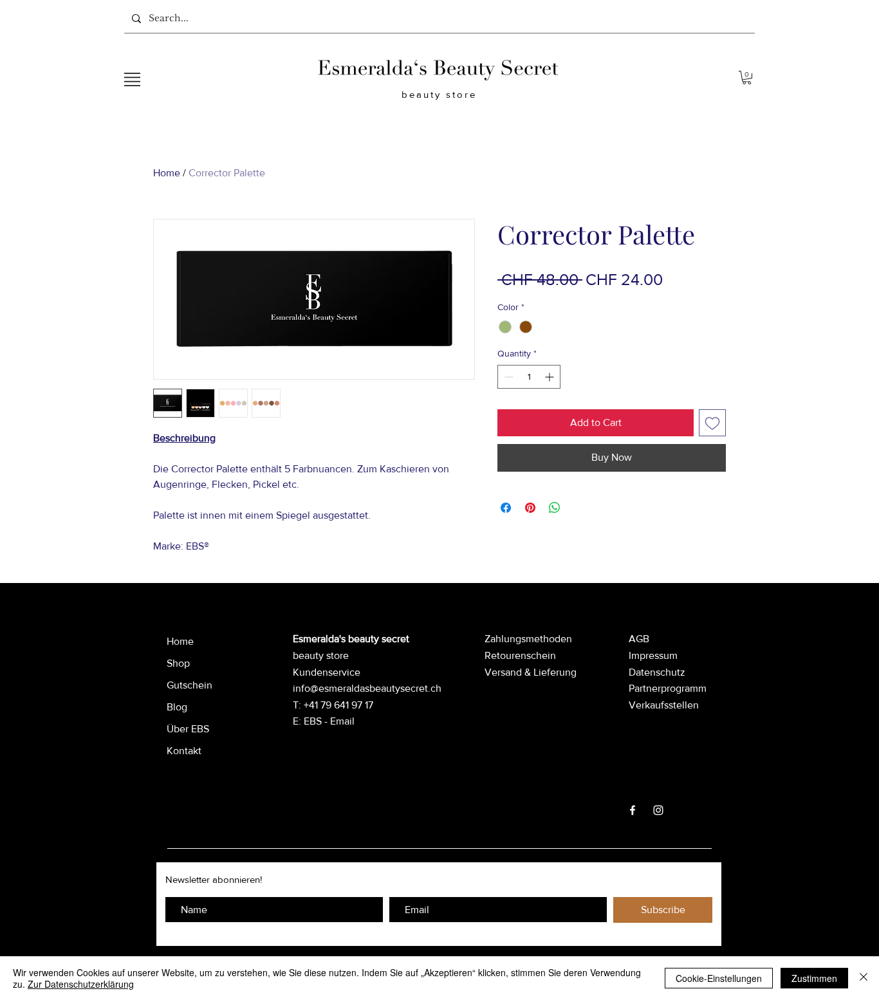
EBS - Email (329, 721)
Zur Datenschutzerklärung (81, 983)
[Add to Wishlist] (712, 422)
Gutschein (189, 685)
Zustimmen (814, 978)
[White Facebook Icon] (632, 810)
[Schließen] (863, 978)
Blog (177, 706)
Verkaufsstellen (664, 704)
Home (166, 172)
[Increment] (550, 377)
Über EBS (188, 728)
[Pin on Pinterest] (530, 507)
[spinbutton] (528, 377)
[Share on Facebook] (506, 507)
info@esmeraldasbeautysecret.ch (367, 688)
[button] (132, 79)
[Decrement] (507, 377)
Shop (178, 663)
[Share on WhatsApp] (554, 507)
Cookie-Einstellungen (719, 978)
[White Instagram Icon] (658, 810)
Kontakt (184, 750)
